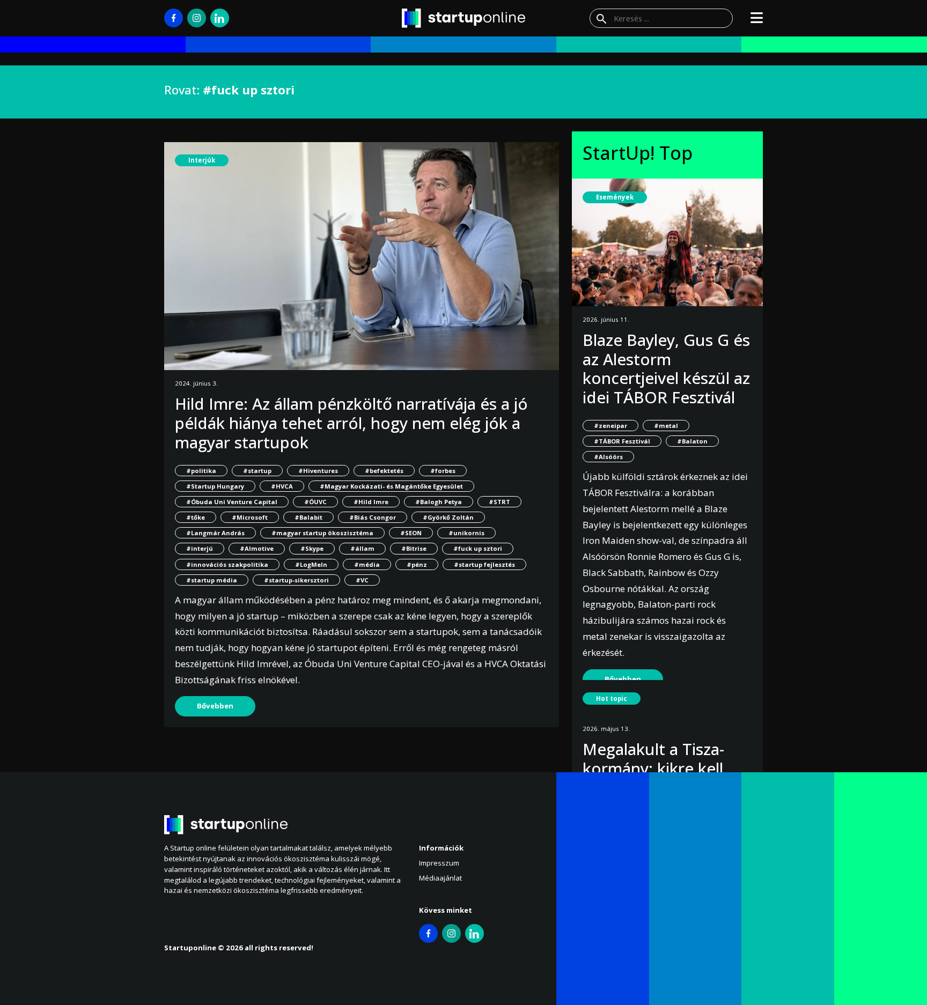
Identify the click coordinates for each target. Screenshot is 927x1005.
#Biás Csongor (372, 517)
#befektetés (384, 471)
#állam (362, 548)
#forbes (442, 471)
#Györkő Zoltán (448, 517)
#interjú (199, 548)
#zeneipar (610, 426)
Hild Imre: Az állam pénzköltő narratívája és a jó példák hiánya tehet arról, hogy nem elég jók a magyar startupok (351, 423)
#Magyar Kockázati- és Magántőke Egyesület (391, 486)
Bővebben (215, 706)
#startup (257, 471)
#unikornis (466, 533)
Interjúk (201, 160)
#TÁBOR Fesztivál (622, 441)
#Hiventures (318, 471)
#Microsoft (250, 517)
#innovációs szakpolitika (227, 564)
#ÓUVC (315, 502)
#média (367, 564)
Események (615, 197)
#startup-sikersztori (296, 580)
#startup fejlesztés (484, 564)
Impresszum (439, 863)
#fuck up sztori (477, 548)
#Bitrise (413, 548)
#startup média (211, 580)
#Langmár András (215, 533)
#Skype (311, 548)
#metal (666, 426)
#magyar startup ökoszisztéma (322, 533)
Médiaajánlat (440, 878)
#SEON (411, 533)
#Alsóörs (608, 457)
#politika (201, 471)
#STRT (499, 502)
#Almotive (257, 548)
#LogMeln (311, 564)
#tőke (195, 517)
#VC (362, 580)
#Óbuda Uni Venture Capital (231, 502)
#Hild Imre (371, 502)
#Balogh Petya (438, 502)
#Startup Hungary (215, 486)
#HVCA (282, 486)
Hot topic (611, 698)
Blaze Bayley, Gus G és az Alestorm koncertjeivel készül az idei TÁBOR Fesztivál (666, 368)
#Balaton (692, 441)
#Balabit (308, 517)
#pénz (417, 564)
